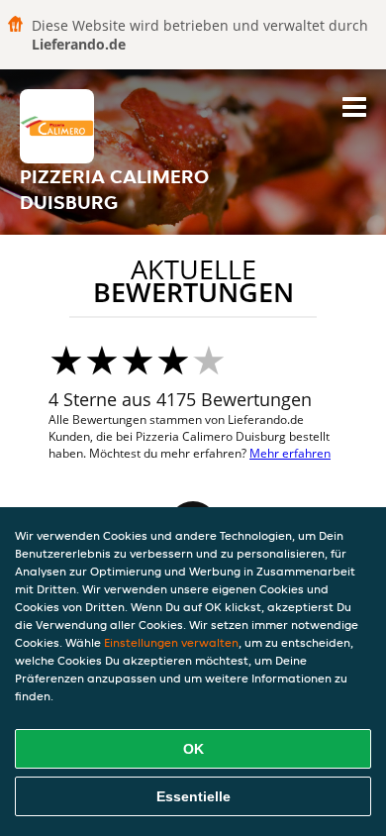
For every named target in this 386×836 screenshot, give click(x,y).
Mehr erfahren (290, 453)
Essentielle (193, 796)
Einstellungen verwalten (171, 642)
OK (193, 749)
